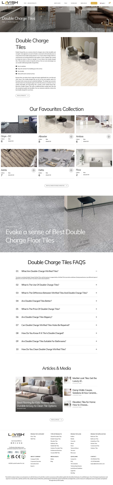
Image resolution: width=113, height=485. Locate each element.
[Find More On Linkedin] (13, 443)
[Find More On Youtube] (21, 443)
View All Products (21, 95)
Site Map (73, 473)
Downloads (74, 3)
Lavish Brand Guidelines (76, 468)
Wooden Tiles (54, 441)
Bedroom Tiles (94, 436)
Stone (72, 445)
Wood (72, 443)
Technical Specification (76, 466)
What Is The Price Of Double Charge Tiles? (38, 309)
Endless (72, 436)
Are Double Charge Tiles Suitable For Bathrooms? (41, 341)
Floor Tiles (33, 436)
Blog (52, 461)
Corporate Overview (36, 461)
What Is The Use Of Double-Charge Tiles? (37, 284)
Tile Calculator (74, 463)
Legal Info (73, 470)
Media (52, 459)
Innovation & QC (35, 463)
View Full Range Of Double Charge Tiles (55, 185)
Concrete (73, 441)
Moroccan (73, 452)
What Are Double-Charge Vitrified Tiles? (37, 271)
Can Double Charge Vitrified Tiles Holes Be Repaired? (43, 325)
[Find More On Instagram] (15, 443)
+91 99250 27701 (95, 459)
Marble (72, 439)
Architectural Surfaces (56, 450)
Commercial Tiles (95, 445)
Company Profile (35, 459)
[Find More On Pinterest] (19, 443)
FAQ (72, 461)
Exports (32, 466)
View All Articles (55, 419)
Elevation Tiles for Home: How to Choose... (84, 403)
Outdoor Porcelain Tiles (56, 448)
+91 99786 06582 (95, 461)
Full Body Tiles (54, 443)
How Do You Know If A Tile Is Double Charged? (40, 333)
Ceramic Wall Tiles (55, 452)
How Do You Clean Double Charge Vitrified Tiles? (41, 349)
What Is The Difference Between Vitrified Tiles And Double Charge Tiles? (51, 293)
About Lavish (57, 3)
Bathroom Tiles (94, 439)
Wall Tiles (33, 439)
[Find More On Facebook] (11, 443)
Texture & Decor (75, 448)
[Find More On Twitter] (17, 443)
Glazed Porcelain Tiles (56, 436)
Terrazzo (73, 450)
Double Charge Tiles (56, 439)
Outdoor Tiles (94, 448)
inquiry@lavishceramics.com (98, 463)
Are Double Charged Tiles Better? (34, 301)
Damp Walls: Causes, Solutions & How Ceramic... (85, 391)
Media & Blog (84, 3)
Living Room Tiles (95, 441)
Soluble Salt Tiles (55, 445)
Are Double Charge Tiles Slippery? (34, 317)
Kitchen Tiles (94, 443)
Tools (65, 3)
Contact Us (94, 3)
